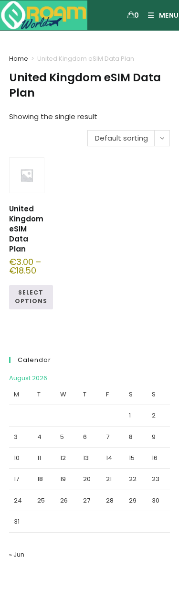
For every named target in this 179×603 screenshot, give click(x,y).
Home (18, 58)
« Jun (16, 554)
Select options (31, 296)
